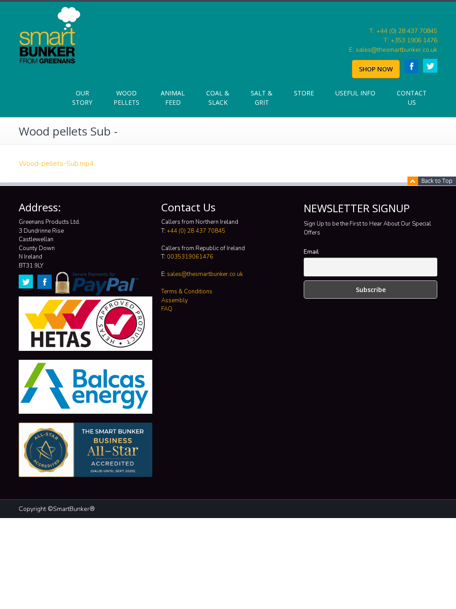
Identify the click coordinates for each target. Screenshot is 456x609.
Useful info (355, 93)
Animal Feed (173, 98)
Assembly (174, 300)
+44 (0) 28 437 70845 (196, 231)
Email (311, 251)
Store (304, 93)
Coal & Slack (217, 98)
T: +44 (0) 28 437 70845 (403, 31)
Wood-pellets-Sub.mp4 (56, 164)
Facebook (411, 66)
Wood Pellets (126, 98)
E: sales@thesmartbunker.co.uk (393, 49)
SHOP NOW (376, 69)
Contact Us (412, 98)
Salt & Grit (262, 98)
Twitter (430, 66)
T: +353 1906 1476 (410, 40)
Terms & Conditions (186, 292)
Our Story (82, 98)
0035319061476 (190, 257)
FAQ (166, 309)
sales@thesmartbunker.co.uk (205, 274)
